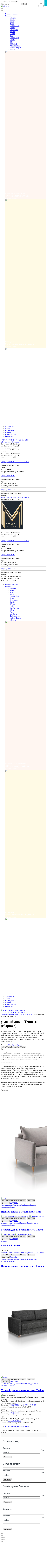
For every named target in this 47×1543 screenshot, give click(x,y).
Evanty (12, 28)
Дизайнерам (9, 426)
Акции (7, 428)
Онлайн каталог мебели (23, 1014)
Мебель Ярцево (15, 48)
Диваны (27, 1205)
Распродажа (9, 430)
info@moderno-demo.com (10, 442)
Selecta (12, 40)
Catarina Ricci (14, 26)
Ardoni (12, 20)
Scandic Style (14, 38)
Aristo (12, 22)
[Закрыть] (41, 6)
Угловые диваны (13, 1223)
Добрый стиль (15, 46)
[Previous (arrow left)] (2, 1539)
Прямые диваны (7, 1205)
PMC (11, 36)
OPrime (12, 34)
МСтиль (13, 50)
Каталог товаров (11, 14)
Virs (11, 42)
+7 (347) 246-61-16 (8, 489)
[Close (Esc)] (2, 1537)
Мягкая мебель (18, 1205)
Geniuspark (14, 30)
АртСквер (13, 44)
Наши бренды (10, 434)
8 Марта (13, 18)
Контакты (9, 436)
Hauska (12, 32)
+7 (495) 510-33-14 (22, 440)
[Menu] (2, 8)
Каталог (8, 16)
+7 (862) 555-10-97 (8, 476)
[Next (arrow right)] (4, 1539)
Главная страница (7, 1014)
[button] (14, 1239)
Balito (12, 24)
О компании (9, 432)
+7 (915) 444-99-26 (8, 440)
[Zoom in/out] (4, 1537)
